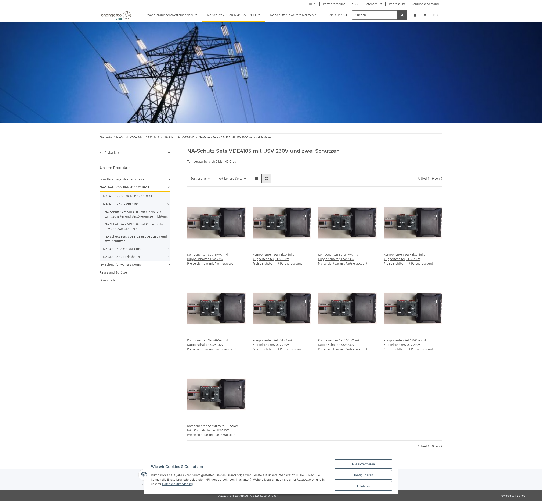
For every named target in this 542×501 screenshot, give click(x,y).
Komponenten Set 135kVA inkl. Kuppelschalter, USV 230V (405, 342)
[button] (415, 15)
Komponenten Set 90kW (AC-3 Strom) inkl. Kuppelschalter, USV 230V (213, 428)
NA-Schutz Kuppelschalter (121, 257)
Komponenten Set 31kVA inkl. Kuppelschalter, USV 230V (338, 257)
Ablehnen (363, 486)
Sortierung (198, 178)
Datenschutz (373, 4)
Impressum (397, 4)
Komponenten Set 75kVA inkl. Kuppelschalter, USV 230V (273, 342)
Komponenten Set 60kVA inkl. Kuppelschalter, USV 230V (208, 342)
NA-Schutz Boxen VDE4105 (122, 249)
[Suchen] (402, 15)
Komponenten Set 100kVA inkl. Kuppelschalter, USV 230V (339, 342)
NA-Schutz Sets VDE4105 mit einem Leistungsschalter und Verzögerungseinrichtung (136, 214)
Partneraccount (334, 4)
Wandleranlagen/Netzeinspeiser (123, 179)
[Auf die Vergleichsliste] (238, 200)
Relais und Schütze (113, 272)
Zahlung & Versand (425, 4)
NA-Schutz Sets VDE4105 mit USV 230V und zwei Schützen (136, 238)
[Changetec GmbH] (116, 15)
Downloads (107, 280)
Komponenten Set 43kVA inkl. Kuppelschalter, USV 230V (404, 257)
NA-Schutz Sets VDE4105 (120, 204)
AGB (355, 4)
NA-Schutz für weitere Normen (122, 264)
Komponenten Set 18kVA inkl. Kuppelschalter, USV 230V (273, 257)
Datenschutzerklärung (177, 484)
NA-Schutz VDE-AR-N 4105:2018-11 (124, 187)
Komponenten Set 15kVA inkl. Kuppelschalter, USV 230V (208, 257)
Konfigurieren (363, 475)
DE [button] (311, 4)
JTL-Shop (520, 495)
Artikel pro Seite (230, 178)
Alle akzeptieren (363, 464)
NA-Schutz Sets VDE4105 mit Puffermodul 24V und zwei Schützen (134, 226)
